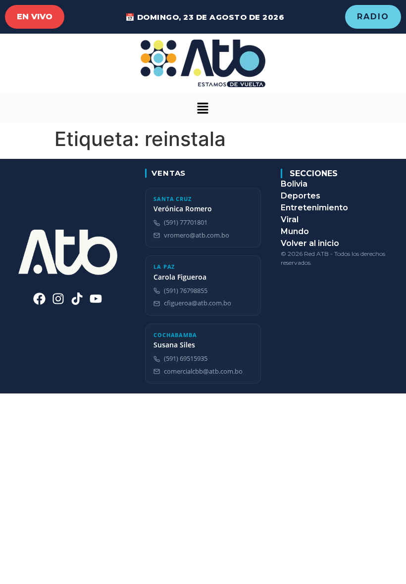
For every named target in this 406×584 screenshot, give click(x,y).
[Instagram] (58, 298)
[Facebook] (39, 298)
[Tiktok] (77, 298)
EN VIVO (34, 16)
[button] (203, 108)
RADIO (373, 16)
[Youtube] (95, 298)
